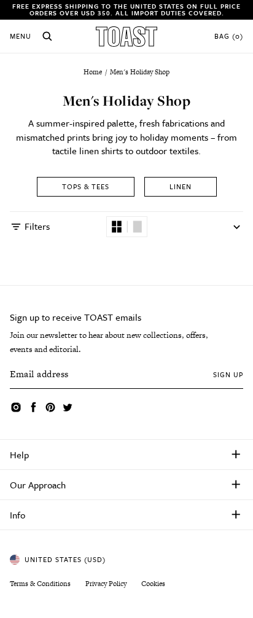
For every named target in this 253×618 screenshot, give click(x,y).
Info (17, 515)
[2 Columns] (117, 227)
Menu (20, 36)
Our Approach (38, 484)
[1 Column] (137, 227)
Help (19, 454)
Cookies (153, 584)
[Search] (47, 36)
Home (94, 72)
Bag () (228, 36)
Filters (37, 226)
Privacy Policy (105, 584)
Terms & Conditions (40, 584)
